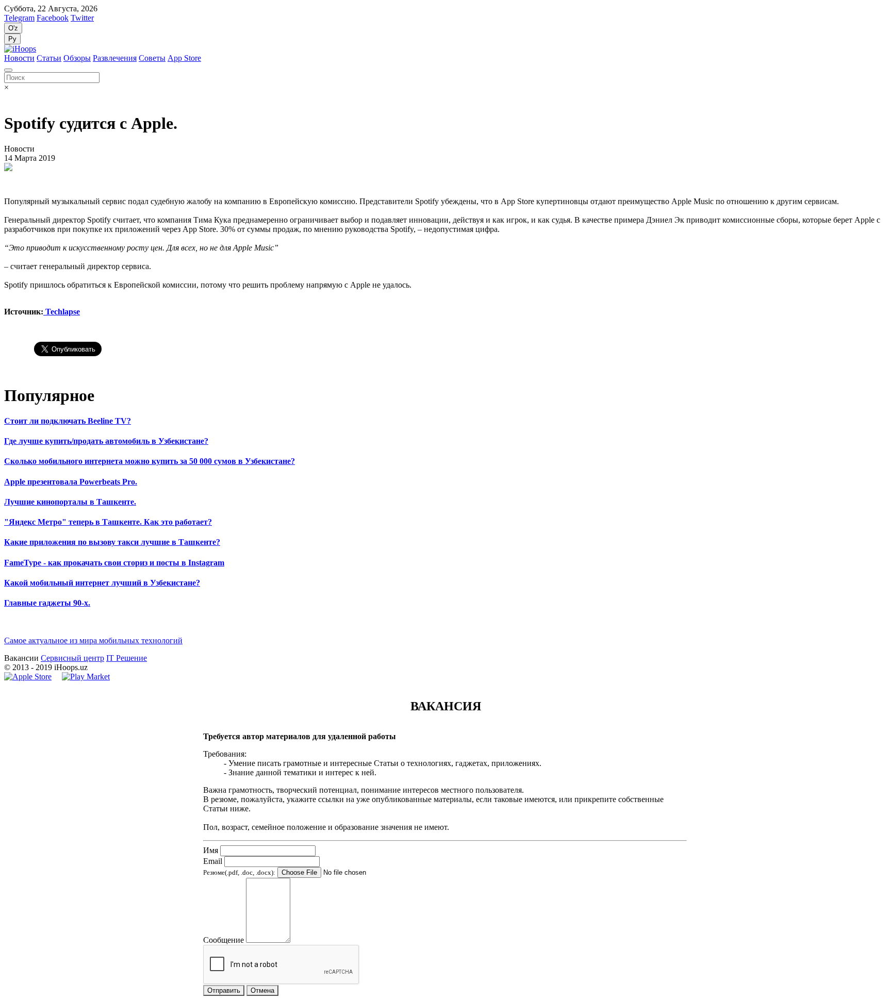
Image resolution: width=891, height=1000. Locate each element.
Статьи (49, 58)
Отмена (262, 990)
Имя (210, 850)
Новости (19, 58)
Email (212, 861)
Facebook (53, 17)
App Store (184, 58)
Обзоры (77, 58)
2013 (20, 667)
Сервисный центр (72, 658)
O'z (13, 28)
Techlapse (61, 311)
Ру (12, 39)
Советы (152, 58)
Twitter (82, 17)
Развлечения (115, 58)
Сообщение (223, 940)
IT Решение (126, 658)
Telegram (19, 17)
